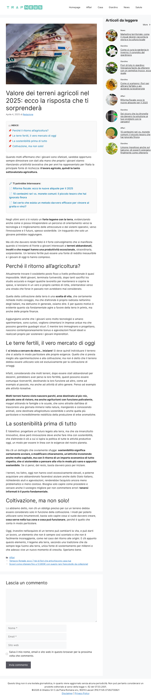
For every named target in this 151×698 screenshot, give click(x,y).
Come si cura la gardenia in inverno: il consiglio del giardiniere (134, 52)
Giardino (113, 7)
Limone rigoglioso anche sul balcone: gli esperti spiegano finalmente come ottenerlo (135, 150)
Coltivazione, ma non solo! (28, 146)
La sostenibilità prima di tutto (29, 141)
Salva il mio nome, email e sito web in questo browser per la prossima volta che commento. (50, 653)
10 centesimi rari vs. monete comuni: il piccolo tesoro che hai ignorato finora (135, 134)
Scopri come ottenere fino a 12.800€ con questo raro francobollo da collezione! (48, 564)
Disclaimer (67, 693)
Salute (139, 7)
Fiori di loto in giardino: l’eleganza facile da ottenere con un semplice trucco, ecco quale (135, 69)
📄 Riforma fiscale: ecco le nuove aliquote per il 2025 (41, 188)
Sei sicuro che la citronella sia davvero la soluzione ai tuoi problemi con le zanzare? (134, 117)
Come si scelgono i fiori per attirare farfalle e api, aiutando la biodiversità (134, 86)
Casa (100, 7)
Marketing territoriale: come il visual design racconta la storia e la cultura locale (135, 37)
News (127, 7)
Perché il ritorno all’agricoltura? (30, 130)
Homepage (74, 7)
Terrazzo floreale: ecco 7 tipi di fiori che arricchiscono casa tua (40, 560)
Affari (89, 7)
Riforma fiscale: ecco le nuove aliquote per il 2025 (134, 101)
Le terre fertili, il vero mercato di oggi (34, 135)
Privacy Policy (82, 693)
